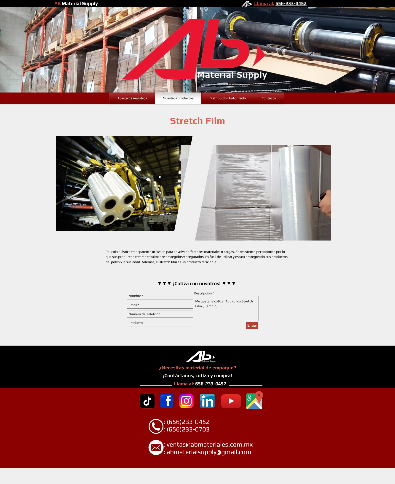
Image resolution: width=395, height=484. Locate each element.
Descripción (203, 293)
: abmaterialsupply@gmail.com (197, 451)
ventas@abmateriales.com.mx (210, 444)
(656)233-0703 (188, 429)
